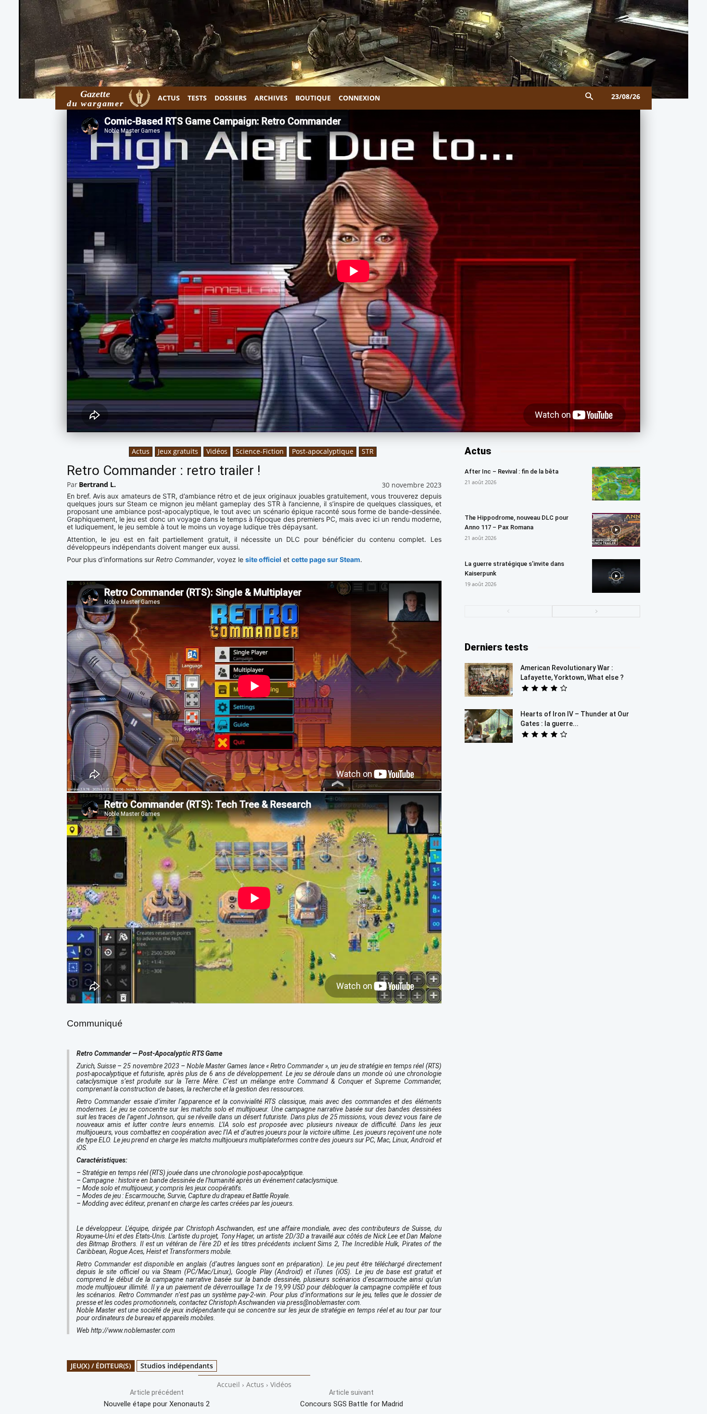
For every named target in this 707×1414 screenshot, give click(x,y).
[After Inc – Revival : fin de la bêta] (616, 484)
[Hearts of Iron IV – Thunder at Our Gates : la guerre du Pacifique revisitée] (489, 726)
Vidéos (216, 451)
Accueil (228, 1384)
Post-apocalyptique (323, 451)
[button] (589, 97)
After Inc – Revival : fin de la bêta (511, 471)
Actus (141, 451)
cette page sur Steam (325, 559)
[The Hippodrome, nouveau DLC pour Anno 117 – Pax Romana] (616, 530)
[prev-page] (509, 611)
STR (368, 451)
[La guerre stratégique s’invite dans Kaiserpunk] (616, 576)
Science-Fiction (260, 451)
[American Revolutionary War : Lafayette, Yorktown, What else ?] (489, 680)
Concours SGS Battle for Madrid (351, 1404)
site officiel (263, 559)
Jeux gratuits (178, 451)
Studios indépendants (176, 1365)
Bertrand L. (97, 484)
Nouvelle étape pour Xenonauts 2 (157, 1404)
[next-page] (596, 611)
